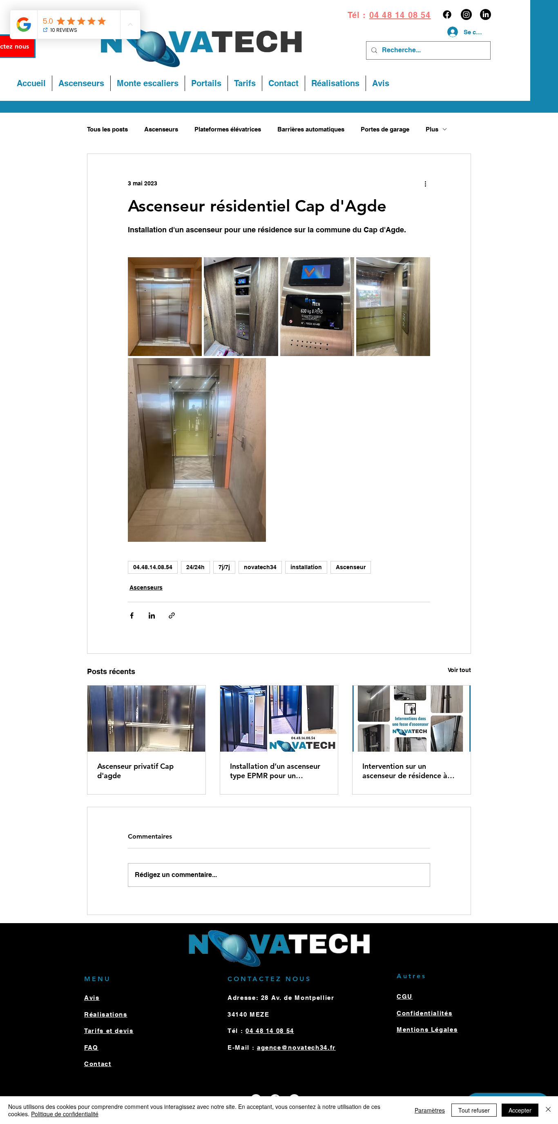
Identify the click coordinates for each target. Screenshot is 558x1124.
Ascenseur (351, 567)
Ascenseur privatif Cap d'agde (135, 770)
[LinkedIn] (485, 14)
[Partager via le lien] (172, 615)
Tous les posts (107, 129)
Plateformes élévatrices (227, 129)
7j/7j (224, 567)
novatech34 (260, 567)
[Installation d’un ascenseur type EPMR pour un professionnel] (279, 719)
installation (306, 567)
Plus (432, 129)
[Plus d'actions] (425, 183)
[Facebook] (447, 14)
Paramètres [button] (430, 1110)
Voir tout (459, 670)
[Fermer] (548, 1110)
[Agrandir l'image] (165, 306)
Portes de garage (385, 129)
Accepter (520, 1110)
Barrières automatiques (310, 129)
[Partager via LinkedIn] (152, 615)
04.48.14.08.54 (152, 567)
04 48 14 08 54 (400, 15)
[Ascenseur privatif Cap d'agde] (146, 719)
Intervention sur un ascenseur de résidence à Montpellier (404, 770)
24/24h (195, 567)
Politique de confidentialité (64, 1114)
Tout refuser (474, 1110)
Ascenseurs (161, 129)
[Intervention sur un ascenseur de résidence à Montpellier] (412, 719)
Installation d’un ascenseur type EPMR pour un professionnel (275, 770)
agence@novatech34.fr (296, 1047)
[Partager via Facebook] (132, 615)
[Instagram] (466, 14)
